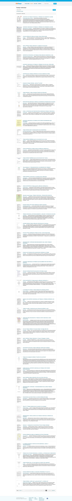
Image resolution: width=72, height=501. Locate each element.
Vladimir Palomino (25, 407)
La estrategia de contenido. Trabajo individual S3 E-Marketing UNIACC (36, 289)
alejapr (24, 224)
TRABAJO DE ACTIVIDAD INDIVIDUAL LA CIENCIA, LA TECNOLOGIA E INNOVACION (39, 453)
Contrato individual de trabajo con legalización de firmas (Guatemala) (35, 434)
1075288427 (25, 215)
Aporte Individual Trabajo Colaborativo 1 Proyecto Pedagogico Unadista (36, 338)
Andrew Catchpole (25, 291)
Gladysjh (24, 37)
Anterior (21, 490)
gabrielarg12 (25, 418)
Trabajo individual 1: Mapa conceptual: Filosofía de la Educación (35, 92)
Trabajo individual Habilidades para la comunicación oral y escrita (35, 139)
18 (49, 490)
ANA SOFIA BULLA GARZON (27, 28)
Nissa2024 (24, 272)
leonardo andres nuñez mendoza (28, 18)
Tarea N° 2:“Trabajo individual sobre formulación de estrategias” (34, 406)
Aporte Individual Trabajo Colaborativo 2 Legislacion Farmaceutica (35, 45)
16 (46, 490)
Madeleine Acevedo (26, 159)
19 (50, 490)
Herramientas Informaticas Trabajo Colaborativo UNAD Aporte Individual (36, 347)
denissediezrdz (25, 398)
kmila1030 (24, 253)
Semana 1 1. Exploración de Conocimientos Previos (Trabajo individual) (36, 425)
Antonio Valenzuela (26, 473)
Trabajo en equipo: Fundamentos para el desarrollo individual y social (35, 308)
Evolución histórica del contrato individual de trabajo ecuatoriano (35, 204)
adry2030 (24, 244)
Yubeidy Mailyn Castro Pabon (27, 454)
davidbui (24, 389)
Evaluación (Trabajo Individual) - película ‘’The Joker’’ (32, 83)
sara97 (24, 65)
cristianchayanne (25, 187)
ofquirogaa (24, 281)
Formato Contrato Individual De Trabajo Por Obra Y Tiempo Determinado (36, 232)
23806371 (24, 140)
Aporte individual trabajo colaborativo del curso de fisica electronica (35, 377)
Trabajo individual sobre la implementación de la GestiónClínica (34, 129)
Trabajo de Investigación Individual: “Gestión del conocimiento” (34, 357)
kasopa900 (24, 330)
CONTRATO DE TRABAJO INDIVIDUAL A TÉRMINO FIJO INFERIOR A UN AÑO (38, 16)
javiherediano (25, 358)
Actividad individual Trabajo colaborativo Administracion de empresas (35, 223)
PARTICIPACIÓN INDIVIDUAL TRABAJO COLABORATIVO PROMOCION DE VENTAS (39, 101)
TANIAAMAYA (25, 426)
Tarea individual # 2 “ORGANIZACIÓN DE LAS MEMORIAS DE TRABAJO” (37, 167)
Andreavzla (24, 446)
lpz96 (23, 75)
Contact (45, 0)
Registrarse (31, 3)
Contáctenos (39, 3)
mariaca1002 (25, 378)
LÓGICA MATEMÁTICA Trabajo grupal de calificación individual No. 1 (35, 280)
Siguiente (53, 490)
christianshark (25, 112)
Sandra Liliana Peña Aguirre (27, 482)
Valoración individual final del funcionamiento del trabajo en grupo (35, 271)
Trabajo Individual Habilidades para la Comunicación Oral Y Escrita (35, 157)
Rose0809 (24, 339)
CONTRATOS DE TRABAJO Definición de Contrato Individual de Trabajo (36, 73)
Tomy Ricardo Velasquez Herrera (28, 56)
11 (38, 490)
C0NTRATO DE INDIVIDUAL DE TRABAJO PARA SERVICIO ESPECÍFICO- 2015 (38, 55)
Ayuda (35, 497)
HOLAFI (24, 370)
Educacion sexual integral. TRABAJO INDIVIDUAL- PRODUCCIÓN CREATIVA (37, 195)
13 (41, 490)
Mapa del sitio (40, 497)
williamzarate (25, 103)
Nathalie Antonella (25, 84)
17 (47, 490)
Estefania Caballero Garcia (27, 264)
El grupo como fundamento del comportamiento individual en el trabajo (36, 252)
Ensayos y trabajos (27, 3)
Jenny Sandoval (25, 435)
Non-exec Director (35, 0)
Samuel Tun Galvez (26, 320)
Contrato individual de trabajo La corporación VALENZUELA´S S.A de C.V (36, 471)
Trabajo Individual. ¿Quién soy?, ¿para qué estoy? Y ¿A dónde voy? (35, 481)
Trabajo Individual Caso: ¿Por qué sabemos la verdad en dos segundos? (36, 462)
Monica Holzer (25, 196)
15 (44, 490)
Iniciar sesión (35, 3)
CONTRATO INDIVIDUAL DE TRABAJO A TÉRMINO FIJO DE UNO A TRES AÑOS (38, 64)
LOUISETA (24, 301)
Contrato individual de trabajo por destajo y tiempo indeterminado (35, 36)
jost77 (24, 168)
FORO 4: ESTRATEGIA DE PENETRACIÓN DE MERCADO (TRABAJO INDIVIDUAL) (38, 111)
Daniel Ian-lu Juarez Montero (27, 131)
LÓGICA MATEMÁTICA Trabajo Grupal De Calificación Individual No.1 (36, 148)
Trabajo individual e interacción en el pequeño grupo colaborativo (35, 176)
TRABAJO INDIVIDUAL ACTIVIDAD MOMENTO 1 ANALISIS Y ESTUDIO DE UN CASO (39, 214)
